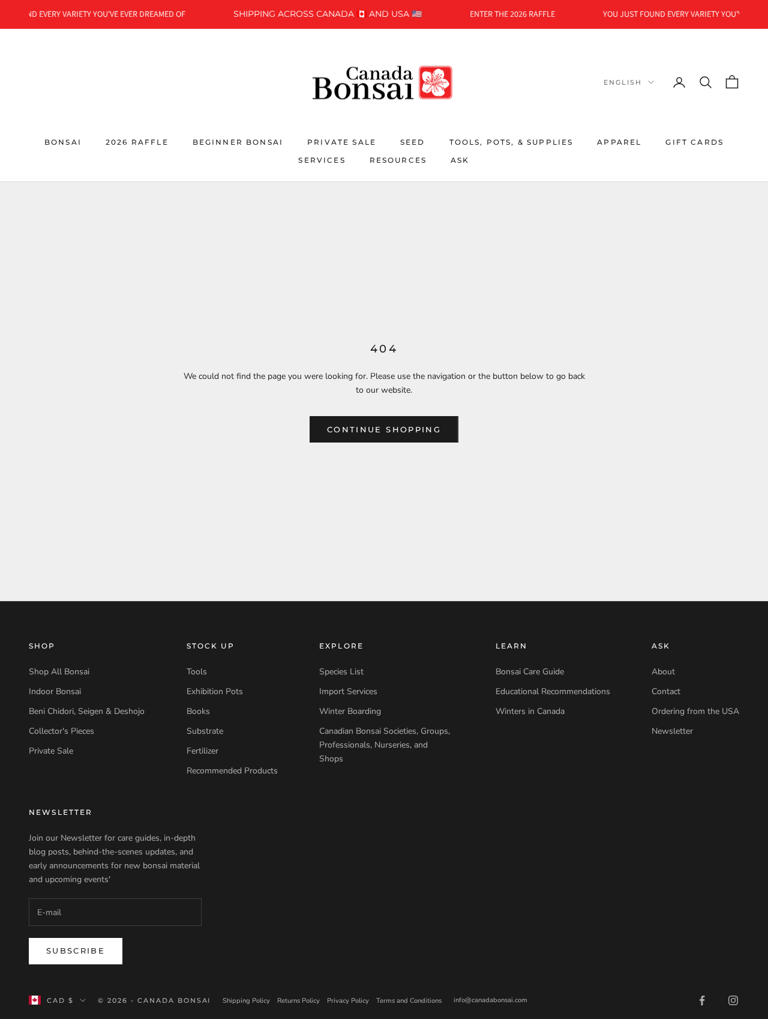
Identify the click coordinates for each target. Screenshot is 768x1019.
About (663, 671)
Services (321, 160)
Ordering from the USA (695, 711)
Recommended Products (232, 770)
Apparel (619, 141)
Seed (412, 141)
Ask (460, 160)
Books (198, 711)
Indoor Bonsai (55, 691)
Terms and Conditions (409, 1000)
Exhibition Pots (215, 691)
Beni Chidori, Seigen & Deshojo (87, 711)
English (623, 82)
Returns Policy (298, 1000)
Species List (341, 671)
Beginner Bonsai (238, 141)
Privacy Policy (348, 1000)
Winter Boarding (350, 711)
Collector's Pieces (61, 731)
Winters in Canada (530, 711)
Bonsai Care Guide (530, 671)
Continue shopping (384, 429)
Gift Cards (694, 141)
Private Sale (341, 141)
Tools (197, 671)
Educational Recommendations (553, 691)
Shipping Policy (246, 1000)
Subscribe (75, 950)
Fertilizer (202, 751)
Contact (666, 691)
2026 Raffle (137, 141)
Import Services (348, 691)
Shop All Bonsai (59, 671)
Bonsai (63, 141)
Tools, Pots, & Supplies (511, 141)
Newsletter (672, 731)
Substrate (205, 731)
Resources (398, 160)
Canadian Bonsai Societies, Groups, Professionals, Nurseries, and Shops (384, 744)
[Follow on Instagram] (733, 1000)
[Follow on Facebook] (702, 1000)
